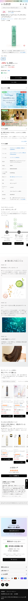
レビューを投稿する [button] (14, 475)
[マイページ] (23, 4)
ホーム (2, 503)
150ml (3, 58)
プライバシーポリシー (11, 591)
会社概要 (16, 593)
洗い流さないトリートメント (7, 18)
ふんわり (3, 20)
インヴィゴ (7, 503)
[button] (26, 484)
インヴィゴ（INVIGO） (15, 157)
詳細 (21, 1)
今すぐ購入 (14, 82)
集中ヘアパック (19, 235)
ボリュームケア (22, 18)
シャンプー (7, 235)
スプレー (16, 18)
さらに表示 (22, 52)
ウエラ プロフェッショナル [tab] (9, 381)
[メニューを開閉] (2, 4)
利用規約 (3, 591)
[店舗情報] (20, 4)
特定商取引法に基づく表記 (7, 593)
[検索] (25, 8)
